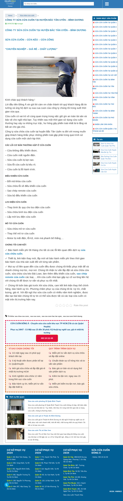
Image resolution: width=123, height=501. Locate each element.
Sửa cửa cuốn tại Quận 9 (106, 58)
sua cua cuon (35, 316)
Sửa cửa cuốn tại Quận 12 (106, 71)
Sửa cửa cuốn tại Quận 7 (106, 49)
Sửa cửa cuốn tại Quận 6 (106, 44)
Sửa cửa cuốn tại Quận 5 (106, 40)
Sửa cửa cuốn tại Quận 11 (106, 66)
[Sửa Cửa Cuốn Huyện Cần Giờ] (96, 170)
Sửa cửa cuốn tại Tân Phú (106, 93)
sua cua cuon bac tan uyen (52, 316)
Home (10, 15)
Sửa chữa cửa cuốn (27, 15)
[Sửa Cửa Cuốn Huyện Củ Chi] (96, 164)
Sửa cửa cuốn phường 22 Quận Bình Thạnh (44, 401)
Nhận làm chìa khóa (103, 124)
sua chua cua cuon (22, 316)
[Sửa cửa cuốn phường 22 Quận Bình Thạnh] (15, 405)
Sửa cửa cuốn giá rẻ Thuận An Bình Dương (44, 416)
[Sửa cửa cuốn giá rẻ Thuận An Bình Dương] (15, 419)
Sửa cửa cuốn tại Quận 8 (106, 53)
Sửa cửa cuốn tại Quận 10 (106, 62)
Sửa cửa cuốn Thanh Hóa (73, 495)
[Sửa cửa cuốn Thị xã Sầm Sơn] (15, 434)
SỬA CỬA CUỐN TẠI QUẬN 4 (106, 36)
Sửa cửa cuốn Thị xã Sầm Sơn (39, 430)
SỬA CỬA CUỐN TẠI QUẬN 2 (106, 27)
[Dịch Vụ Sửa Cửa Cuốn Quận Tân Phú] (96, 144)
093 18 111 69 (47, 338)
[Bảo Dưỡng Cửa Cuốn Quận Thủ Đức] (96, 157)
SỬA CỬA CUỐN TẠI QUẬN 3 (106, 31)
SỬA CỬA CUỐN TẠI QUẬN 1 (106, 22)
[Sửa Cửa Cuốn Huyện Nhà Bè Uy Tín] (96, 151)
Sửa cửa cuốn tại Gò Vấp (106, 75)
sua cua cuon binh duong (72, 316)
